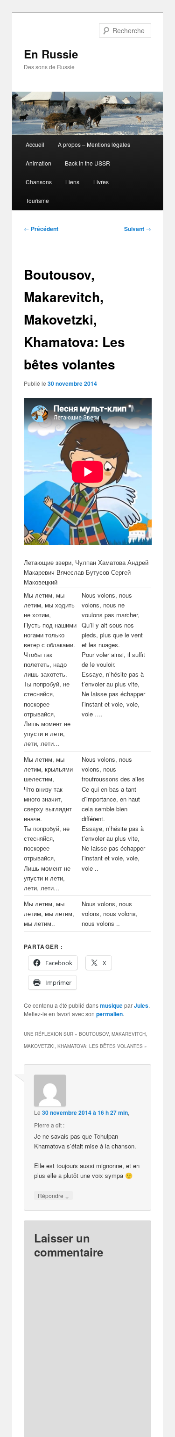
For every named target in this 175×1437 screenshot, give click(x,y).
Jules (141, 1005)
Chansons (39, 182)
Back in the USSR (87, 163)
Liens (72, 182)
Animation (38, 163)
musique (111, 1005)
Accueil (35, 144)
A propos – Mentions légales (94, 144)
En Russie (51, 54)
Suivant (137, 228)
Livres (101, 182)
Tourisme (37, 200)
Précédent (41, 228)
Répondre (53, 1195)
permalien (109, 1014)
